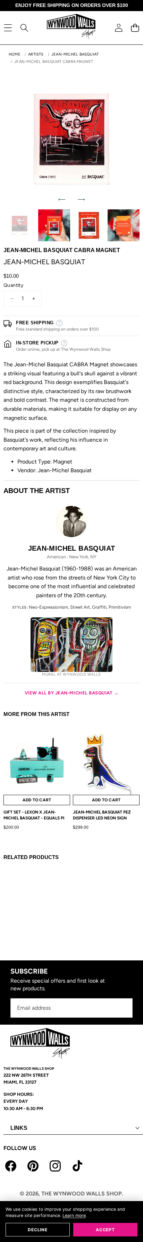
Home (14, 54)
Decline (37, 1229)
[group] (19, 225)
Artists (36, 54)
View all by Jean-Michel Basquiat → (72, 692)
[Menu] (8, 27)
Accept (105, 1229)
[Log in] (118, 27)
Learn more (74, 1215)
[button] (135, 27)
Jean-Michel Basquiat (75, 54)
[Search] (24, 27)
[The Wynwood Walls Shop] (71, 27)
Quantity (13, 285)
